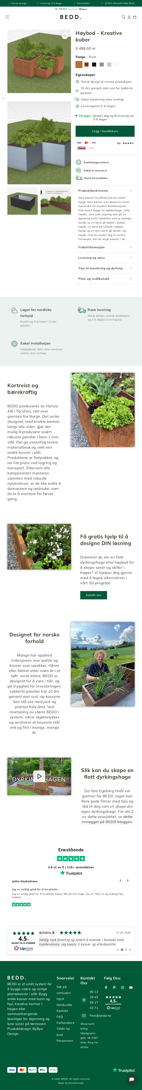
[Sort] (94, 64)
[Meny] (7, 17)
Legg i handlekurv (105, 131)
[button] (71, 9)
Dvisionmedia (76, 1083)
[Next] (127, 880)
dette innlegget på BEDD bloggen (107, 819)
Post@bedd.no (100, 1015)
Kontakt (62, 1011)
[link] (71, 940)
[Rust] (79, 64)
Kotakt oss (93, 595)
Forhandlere (66, 1023)
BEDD (64, 1078)
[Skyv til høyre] (75, 99)
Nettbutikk (64, 1005)
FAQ (60, 1016)
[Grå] (101, 64)
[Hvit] (117, 64)
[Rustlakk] (86, 64)
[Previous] (121, 880)
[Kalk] (109, 64)
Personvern (65, 1040)
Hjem (60, 999)
